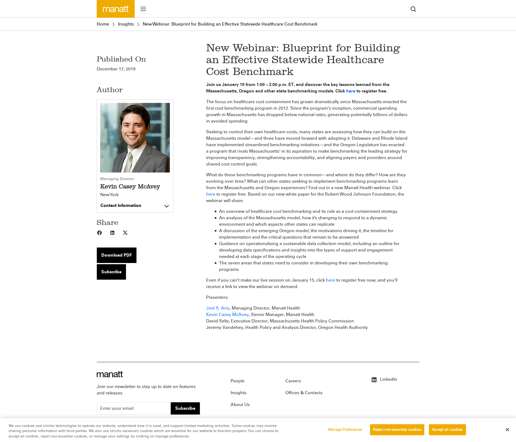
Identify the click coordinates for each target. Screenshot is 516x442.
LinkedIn (388, 379)
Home (103, 24)
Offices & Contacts (303, 392)
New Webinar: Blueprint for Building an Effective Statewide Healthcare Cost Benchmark (230, 24)
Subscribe (111, 271)
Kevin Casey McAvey (227, 314)
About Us (240, 404)
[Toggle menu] (143, 8)
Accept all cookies (447, 429)
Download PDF (116, 255)
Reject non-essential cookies (397, 429)
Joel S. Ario (218, 308)
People (238, 380)
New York (109, 195)
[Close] (507, 430)
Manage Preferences (345, 429)
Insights (126, 24)
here (210, 194)
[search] (413, 9)
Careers (293, 380)
